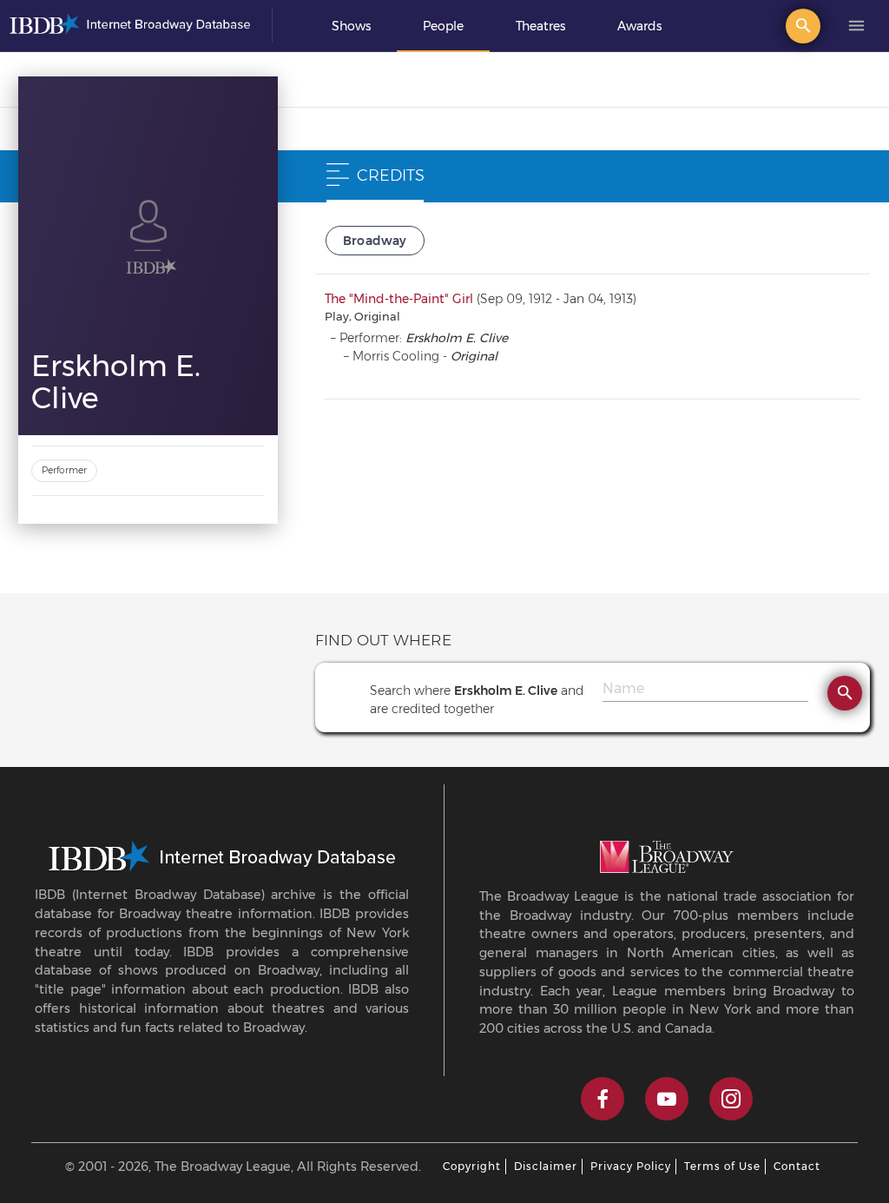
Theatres (540, 26)
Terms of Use (722, 1166)
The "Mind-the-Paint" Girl (399, 299)
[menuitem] (351, 26)
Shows (351, 26)
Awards (639, 26)
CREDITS (391, 175)
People (443, 26)
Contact (797, 1166)
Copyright (472, 1166)
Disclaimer (545, 1166)
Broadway (375, 240)
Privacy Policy (630, 1166)
